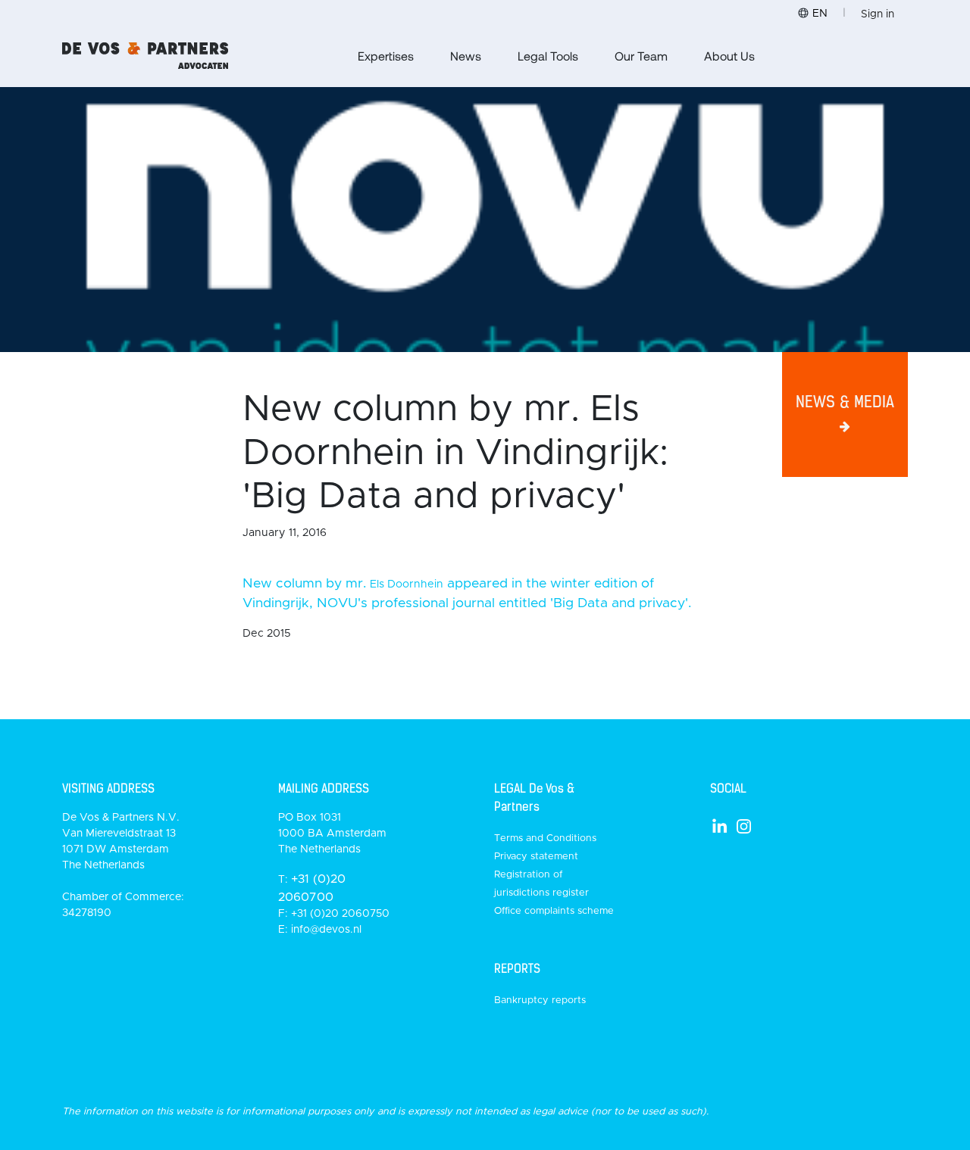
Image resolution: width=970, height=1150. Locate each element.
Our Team (641, 55)
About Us (729, 55)
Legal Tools (548, 55)
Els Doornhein (406, 584)
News (465, 55)
